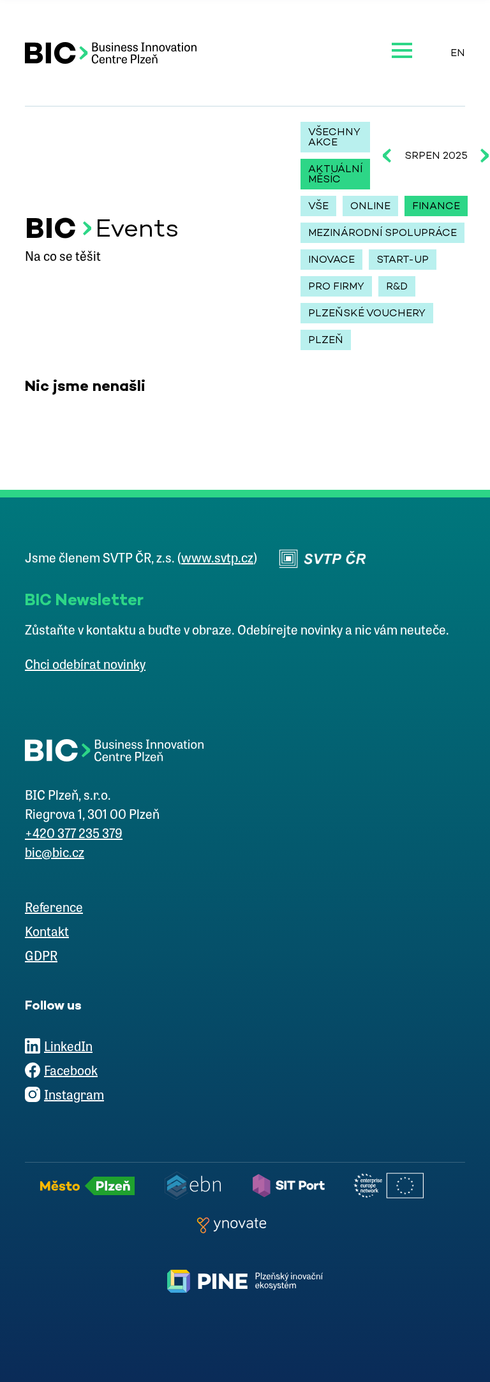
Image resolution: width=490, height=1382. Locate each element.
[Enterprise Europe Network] (392, 1185)
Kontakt (47, 933)
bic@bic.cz (54, 854)
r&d (397, 286)
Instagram (74, 1096)
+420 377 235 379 (73, 835)
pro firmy (336, 286)
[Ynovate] (235, 1225)
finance (436, 205)
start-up (402, 259)
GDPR (41, 957)
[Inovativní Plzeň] (245, 1281)
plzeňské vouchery (367, 313)
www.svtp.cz (217, 559)
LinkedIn (68, 1048)
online (370, 205)
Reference (54, 909)
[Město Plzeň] (91, 1185)
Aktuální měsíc (335, 174)
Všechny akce (334, 137)
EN (457, 52)
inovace (331, 259)
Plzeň (325, 339)
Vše (318, 205)
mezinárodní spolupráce (382, 232)
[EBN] (196, 1186)
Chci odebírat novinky (85, 666)
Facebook (71, 1072)
